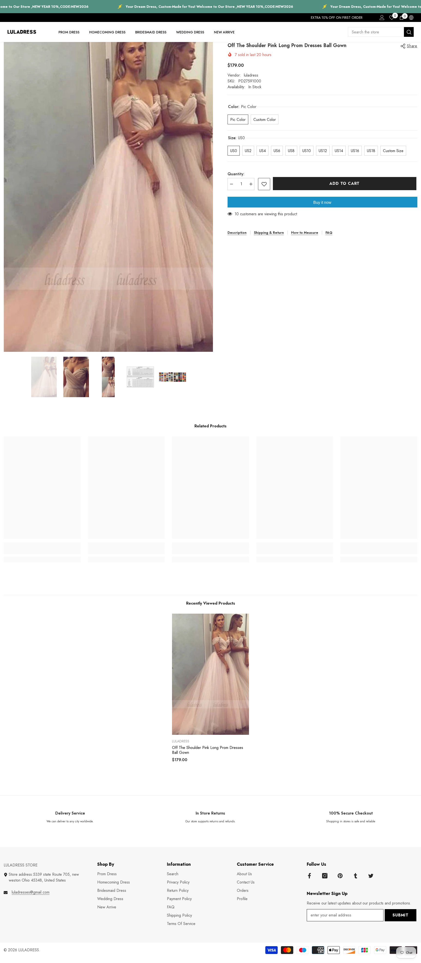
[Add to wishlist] (264, 184)
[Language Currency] (411, 17)
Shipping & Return (269, 232)
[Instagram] (325, 876)
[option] (108, 197)
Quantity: (236, 174)
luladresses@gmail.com (30, 892)
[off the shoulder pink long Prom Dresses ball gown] (210, 674)
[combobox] (376, 32)
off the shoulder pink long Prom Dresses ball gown (207, 750)
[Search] (381, 32)
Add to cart (345, 183)
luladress (251, 75)
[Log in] (382, 17)
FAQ (328, 232)
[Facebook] (309, 876)
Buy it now (322, 202)
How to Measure (304, 232)
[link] (42, 551)
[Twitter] (371, 876)
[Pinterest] (340, 876)
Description (237, 232)
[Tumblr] (355, 876)
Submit (400, 915)
